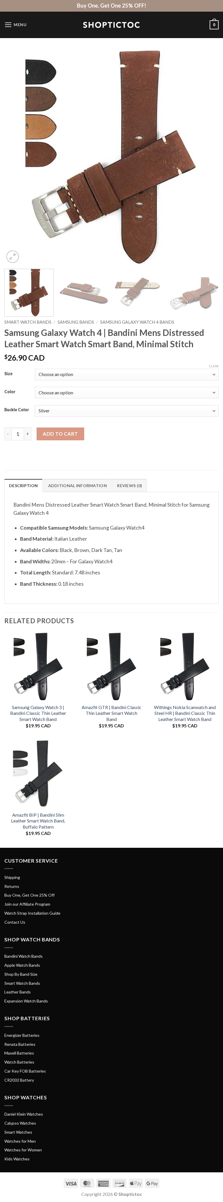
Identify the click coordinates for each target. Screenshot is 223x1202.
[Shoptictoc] (111, 25)
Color (9, 392)
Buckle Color (16, 410)
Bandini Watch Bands (23, 956)
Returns (11, 886)
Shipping (12, 877)
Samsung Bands (75, 322)
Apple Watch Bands (22, 965)
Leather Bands (17, 991)
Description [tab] (23, 485)
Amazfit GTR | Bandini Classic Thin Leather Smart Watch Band (111, 713)
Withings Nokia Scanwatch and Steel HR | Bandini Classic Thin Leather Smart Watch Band (185, 713)
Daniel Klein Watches (23, 1114)
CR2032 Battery (19, 1080)
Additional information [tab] (77, 485)
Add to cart (60, 434)
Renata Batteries (19, 1044)
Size (8, 374)
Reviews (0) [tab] (129, 485)
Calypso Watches (20, 1123)
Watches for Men (20, 1141)
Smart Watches (18, 1132)
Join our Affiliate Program (27, 904)
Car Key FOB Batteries (25, 1071)
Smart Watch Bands (27, 322)
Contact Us (14, 922)
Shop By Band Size (20, 974)
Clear (214, 366)
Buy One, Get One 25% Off (29, 895)
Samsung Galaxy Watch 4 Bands (137, 322)
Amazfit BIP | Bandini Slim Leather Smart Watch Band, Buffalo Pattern (38, 820)
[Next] (207, 157)
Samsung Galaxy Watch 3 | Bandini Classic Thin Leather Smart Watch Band (38, 713)
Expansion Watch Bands (26, 1000)
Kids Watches (17, 1158)
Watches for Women (23, 1149)
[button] (15, 24)
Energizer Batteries (21, 1035)
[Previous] (16, 157)
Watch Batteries (19, 1061)
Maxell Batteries (19, 1052)
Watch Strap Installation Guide (32, 913)
